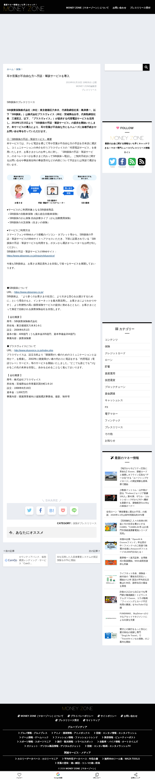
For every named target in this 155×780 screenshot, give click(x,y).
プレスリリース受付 (140, 7)
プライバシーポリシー (82, 716)
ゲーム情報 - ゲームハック (35, 737)
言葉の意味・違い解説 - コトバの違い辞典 (78, 763)
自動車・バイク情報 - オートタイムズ (119, 741)
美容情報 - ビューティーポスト (120, 737)
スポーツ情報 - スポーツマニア (35, 741)
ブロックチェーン (115, 387)
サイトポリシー (109, 716)
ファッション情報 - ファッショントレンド (76, 737)
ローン (109, 360)
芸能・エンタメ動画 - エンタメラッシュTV (109, 746)
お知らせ (110, 440)
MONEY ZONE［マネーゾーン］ (81, 768)
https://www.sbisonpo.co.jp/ (28, 292)
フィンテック (112, 420)
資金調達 (110, 393)
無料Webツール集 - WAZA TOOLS (122, 759)
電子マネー (111, 413)
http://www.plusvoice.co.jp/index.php (33, 350)
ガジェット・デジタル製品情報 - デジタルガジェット (54, 746)
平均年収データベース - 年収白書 (81, 759)
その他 (109, 434)
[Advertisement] (77, 37)
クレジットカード (115, 353)
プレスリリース (88, 523)
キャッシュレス (114, 400)
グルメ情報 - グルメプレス (33, 733)
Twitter (112, 167)
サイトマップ (93, 720)
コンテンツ (111, 339)
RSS (141, 167)
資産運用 (110, 373)
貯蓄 (107, 366)
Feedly (131, 167)
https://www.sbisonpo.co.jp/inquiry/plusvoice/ (31, 255)
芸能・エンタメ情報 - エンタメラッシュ (116, 733)
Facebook (122, 167)
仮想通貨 (110, 380)
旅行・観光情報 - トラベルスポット (75, 741)
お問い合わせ (119, 7)
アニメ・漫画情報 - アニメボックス (72, 733)
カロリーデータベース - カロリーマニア (37, 759)
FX (106, 407)
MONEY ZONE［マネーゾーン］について (87, 7)
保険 (75, 523)
